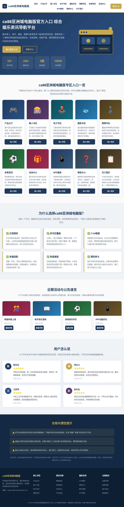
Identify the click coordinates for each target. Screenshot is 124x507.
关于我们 (79, 9)
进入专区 (13, 142)
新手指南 (82, 489)
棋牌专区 (82, 4)
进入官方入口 (11, 49)
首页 (36, 4)
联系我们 (105, 493)
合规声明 (105, 481)
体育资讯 (92, 4)
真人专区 (53, 4)
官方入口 (116, 6)
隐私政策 (105, 485)
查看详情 (8, 328)
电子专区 (63, 4)
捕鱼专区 (73, 4)
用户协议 (105, 489)
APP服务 (60, 9)
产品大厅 (44, 4)
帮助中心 (69, 9)
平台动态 (59, 493)
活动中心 (102, 4)
